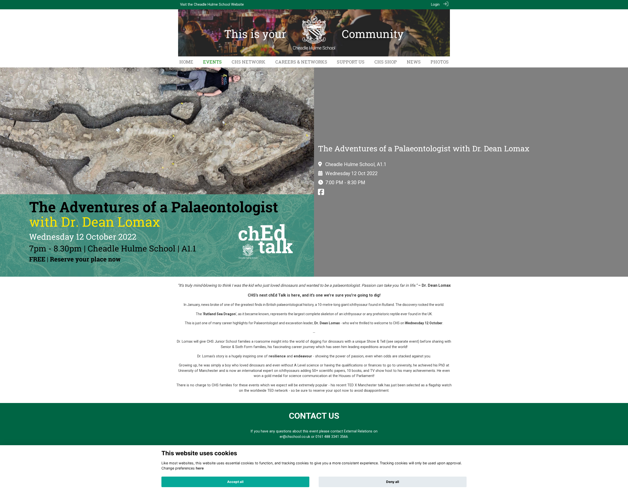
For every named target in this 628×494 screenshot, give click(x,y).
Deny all (392, 482)
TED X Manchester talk (365, 385)
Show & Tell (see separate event (392, 341)
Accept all (235, 482)
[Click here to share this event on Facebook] (321, 193)
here (200, 468)
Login (435, 4)
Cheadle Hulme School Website (219, 4)
